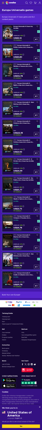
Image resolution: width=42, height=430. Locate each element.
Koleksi (4, 335)
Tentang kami (6, 316)
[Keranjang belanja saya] (35, 3)
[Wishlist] (31, 3)
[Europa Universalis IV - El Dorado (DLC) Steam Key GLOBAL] (21, 166)
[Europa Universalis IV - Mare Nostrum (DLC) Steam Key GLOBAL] (21, 109)
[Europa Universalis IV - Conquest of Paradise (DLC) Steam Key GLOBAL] (21, 223)
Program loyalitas (7, 337)
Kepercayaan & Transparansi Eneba (12, 324)
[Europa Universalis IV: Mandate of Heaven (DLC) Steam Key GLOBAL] (21, 71)
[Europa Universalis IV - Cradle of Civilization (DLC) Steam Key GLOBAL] (21, 279)
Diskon (4, 339)
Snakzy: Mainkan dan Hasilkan (11, 355)
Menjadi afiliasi (6, 353)
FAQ (23, 332)
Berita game (5, 348)
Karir (3, 321)
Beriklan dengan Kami (8, 366)
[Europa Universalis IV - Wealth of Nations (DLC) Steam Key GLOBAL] (21, 204)
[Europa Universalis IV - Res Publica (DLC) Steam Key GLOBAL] (21, 185)
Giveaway (5, 350)
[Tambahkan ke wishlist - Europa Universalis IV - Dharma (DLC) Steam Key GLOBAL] (37, 235)
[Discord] (32, 364)
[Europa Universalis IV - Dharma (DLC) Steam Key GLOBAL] (21, 242)
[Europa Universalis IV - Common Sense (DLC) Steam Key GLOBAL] (21, 147)
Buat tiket (24, 337)
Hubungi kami (6, 319)
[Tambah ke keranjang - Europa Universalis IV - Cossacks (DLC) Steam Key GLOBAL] (36, 134)
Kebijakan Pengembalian (29, 339)
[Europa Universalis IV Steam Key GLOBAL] (21, 33)
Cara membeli (6, 332)
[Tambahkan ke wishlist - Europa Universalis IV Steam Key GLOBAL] (37, 27)
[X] (26, 364)
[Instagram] (29, 364)
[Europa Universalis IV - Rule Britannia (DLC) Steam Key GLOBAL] (21, 261)
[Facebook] (23, 364)
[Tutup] (40, 407)
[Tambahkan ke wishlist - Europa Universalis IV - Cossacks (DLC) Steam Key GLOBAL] (37, 122)
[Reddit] (35, 364)
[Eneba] (11, 2)
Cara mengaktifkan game (29, 335)
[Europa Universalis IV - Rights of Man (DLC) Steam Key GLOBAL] (21, 90)
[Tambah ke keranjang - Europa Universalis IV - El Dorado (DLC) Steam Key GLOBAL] (36, 172)
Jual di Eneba (6, 364)
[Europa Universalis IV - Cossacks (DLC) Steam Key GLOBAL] (21, 128)
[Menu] (3, 3)
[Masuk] (40, 3)
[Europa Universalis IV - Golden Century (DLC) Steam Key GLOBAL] (21, 52)
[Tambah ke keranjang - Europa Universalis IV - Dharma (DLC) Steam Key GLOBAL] (36, 248)
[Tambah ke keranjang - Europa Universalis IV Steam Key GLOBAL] (36, 39)
